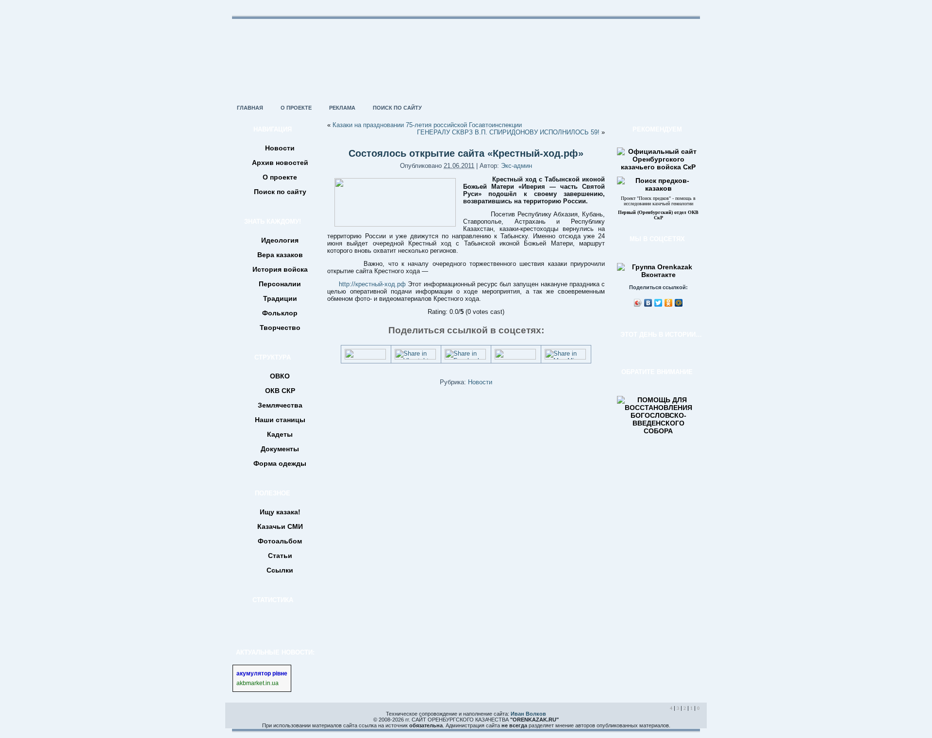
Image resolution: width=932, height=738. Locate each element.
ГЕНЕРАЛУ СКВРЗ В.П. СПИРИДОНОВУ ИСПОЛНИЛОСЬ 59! (508, 132)
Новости (480, 382)
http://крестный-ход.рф (372, 284)
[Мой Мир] (679, 302)
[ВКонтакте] (648, 302)
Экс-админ (516, 165)
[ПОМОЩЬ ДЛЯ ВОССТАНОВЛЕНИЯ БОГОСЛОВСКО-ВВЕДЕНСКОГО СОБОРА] (658, 431)
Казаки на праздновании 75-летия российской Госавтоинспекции (427, 125)
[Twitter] (658, 302)
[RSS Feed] (236, 720)
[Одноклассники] (669, 302)
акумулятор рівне (261, 673)
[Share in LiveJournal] (515, 357)
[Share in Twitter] (365, 357)
